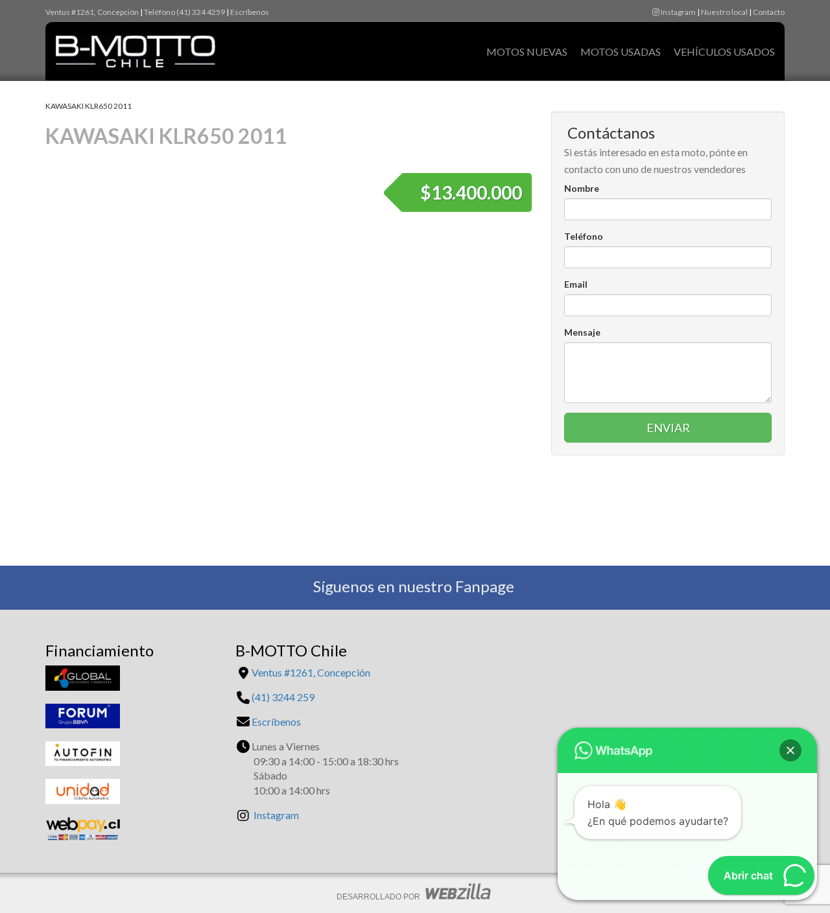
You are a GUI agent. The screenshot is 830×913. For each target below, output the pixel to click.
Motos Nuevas (526, 51)
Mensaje (582, 332)
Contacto (769, 12)
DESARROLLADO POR (379, 896)
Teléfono (583, 236)
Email (575, 284)
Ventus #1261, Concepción (92, 12)
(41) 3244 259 (283, 697)
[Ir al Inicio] (130, 45)
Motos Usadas (620, 51)
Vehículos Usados (724, 51)
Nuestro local (724, 12)
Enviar (668, 428)
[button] (790, 750)
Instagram (677, 12)
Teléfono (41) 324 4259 (184, 12)
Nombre (581, 188)
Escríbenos (249, 12)
